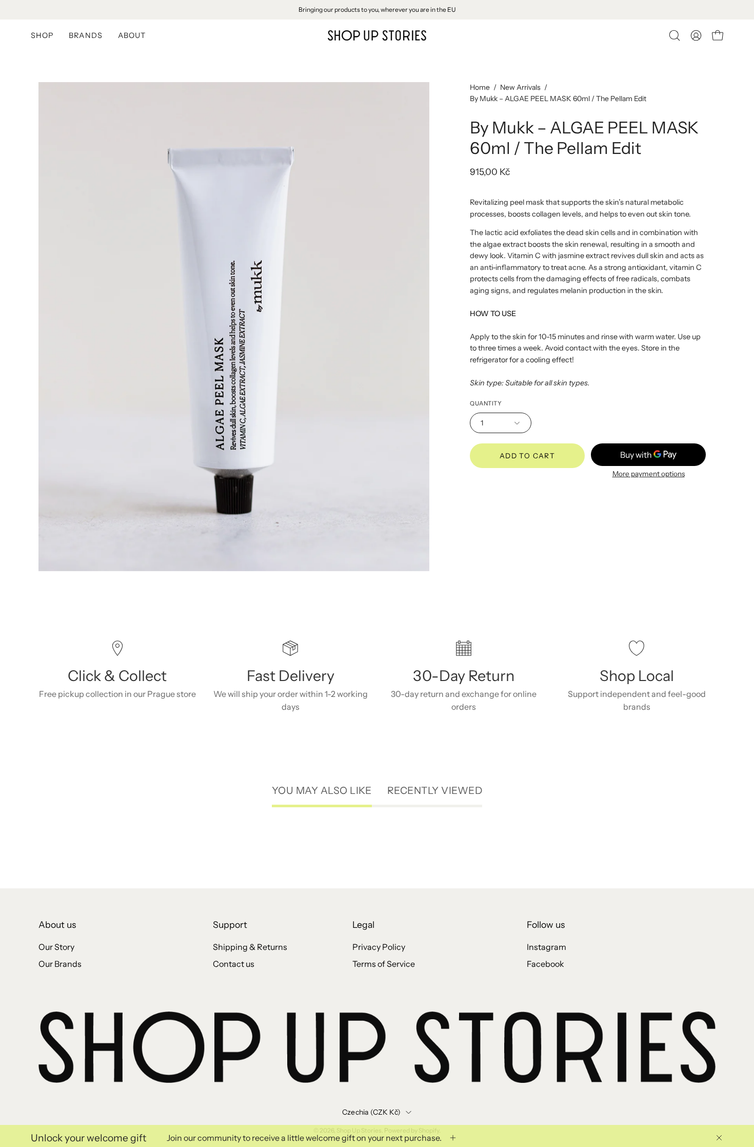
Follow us (546, 924)
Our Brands (60, 964)
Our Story (56, 947)
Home (480, 87)
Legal (363, 924)
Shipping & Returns (250, 947)
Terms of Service (383, 964)
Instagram (546, 947)
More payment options (648, 474)
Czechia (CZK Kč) (371, 1112)
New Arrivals (520, 87)
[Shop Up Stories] (377, 35)
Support (230, 924)
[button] (674, 35)
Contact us (233, 964)
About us (57, 924)
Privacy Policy (378, 947)
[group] (377, 10)
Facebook (545, 964)
